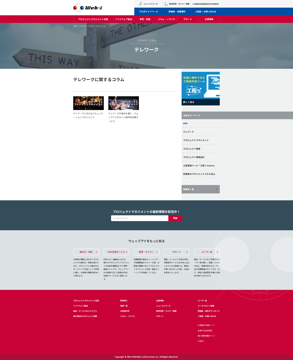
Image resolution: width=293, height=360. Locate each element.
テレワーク (188, 131)
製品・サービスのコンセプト (85, 311)
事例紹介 (124, 300)
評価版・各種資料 (177, 11)
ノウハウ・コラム (86, 26)
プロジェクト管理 (191, 148)
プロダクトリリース (148, 11)
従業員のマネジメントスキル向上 (199, 173)
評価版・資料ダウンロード (209, 311)
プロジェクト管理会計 (193, 157)
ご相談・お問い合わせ (205, 11)
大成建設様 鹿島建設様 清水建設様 (205, 4)
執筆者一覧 (188, 189)
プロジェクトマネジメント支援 (93, 19)
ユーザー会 (202, 300)
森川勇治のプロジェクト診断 (85, 316)
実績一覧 (124, 305)
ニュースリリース (151, 3)
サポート (187, 19)
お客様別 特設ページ (206, 325)
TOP (75, 26)
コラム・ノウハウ (166, 19)
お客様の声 (124, 311)
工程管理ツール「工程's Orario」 (199, 165)
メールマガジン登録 (206, 305)
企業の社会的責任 (205, 330)
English (201, 341)
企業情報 (209, 19)
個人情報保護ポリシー (207, 335)
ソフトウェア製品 (123, 19)
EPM (185, 123)
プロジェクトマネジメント (196, 140)
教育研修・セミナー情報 (179, 3)
